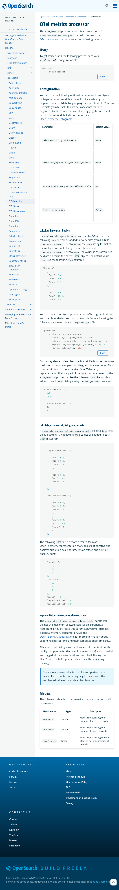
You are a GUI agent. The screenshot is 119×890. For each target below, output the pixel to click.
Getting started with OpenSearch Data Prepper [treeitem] (15, 39)
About (69, 771)
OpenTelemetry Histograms (56, 119)
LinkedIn (14, 829)
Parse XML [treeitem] (14, 226)
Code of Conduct (18, 771)
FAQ (68, 787)
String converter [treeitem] (17, 255)
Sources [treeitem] (11, 304)
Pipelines (70, 16)
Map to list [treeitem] (14, 177)
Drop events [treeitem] (15, 142)
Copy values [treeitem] (15, 107)
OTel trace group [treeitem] (17, 211)
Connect (14, 819)
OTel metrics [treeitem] (15, 201)
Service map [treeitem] (15, 240)
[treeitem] (30, 47)
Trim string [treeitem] (14, 279)
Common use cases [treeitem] (15, 309)
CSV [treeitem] (11, 112)
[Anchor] (50, 49)
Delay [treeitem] (12, 127)
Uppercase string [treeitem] (18, 289)
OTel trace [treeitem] (14, 206)
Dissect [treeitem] (12, 137)
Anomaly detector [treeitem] (18, 92)
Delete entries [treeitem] (16, 132)
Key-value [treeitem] (14, 162)
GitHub (13, 781)
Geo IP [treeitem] (12, 152)
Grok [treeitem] (11, 157)
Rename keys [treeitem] (15, 231)
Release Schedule (75, 776)
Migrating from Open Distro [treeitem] (16, 325)
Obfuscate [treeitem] (14, 187)
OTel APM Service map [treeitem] (18, 194)
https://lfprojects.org (104, 881)
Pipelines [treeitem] (10, 47)
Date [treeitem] (11, 117)
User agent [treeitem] (14, 294)
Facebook (14, 845)
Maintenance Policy (77, 781)
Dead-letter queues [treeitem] (17, 62)
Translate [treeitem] (14, 274)
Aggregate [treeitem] (14, 87)
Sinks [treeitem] (9, 67)
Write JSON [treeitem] (14, 299)
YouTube (14, 835)
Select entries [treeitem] (16, 236)
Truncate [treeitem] (13, 284)
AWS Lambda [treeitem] (15, 97)
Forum (13, 776)
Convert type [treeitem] (15, 102)
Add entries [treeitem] (15, 82)
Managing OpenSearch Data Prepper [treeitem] (17, 316)
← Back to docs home (16, 29)
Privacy (70, 803)
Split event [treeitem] (14, 245)
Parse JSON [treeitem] (14, 221)
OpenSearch (18, 6)
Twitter (13, 824)
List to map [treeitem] (14, 167)
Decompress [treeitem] (15, 122)
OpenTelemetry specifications (57, 636)
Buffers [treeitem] (11, 72)
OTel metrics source (51, 39)
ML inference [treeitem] (15, 182)
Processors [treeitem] (12, 77)
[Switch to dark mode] (106, 5)
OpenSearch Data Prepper (14, 19)
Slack (12, 787)
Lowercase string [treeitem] (17, 172)
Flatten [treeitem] (12, 147)
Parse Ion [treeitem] (13, 216)
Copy (103, 76)
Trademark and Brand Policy (81, 797)
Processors (82, 16)
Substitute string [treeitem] (17, 260)
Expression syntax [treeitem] (16, 52)
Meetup (13, 840)
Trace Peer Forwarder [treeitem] (14, 267)
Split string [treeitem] (14, 250)
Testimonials (73, 792)
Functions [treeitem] (12, 57)
